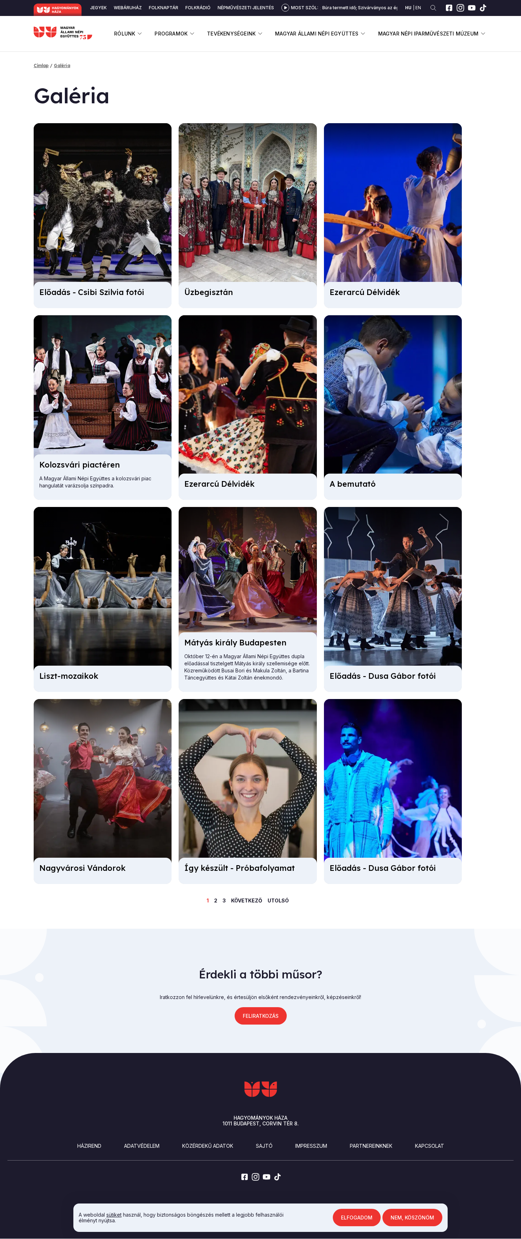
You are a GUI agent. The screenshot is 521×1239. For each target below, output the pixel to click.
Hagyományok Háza (58, 10)
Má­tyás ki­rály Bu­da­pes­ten (235, 643)
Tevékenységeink (231, 34)
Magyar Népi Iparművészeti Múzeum (428, 34)
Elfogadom (356, 1218)
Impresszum (311, 1146)
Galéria (62, 65)
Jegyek (98, 7)
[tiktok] (483, 8)
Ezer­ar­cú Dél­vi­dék (365, 292)
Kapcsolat (429, 1146)
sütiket (114, 1215)
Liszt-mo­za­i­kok (68, 676)
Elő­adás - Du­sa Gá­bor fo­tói (383, 676)
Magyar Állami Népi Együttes (316, 34)
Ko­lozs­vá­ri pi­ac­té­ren (79, 465)
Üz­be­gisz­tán (208, 292)
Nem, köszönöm (412, 1218)
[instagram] (460, 8)
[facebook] (449, 8)
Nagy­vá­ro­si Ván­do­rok (82, 868)
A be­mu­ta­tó (353, 484)
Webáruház (128, 7)
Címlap (41, 65)
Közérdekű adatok (207, 1146)
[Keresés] (433, 8)
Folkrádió (198, 7)
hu (408, 7)
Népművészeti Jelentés (246, 7)
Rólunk (124, 34)
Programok (171, 34)
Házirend (89, 1146)
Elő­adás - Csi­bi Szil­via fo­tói (91, 292)
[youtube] (471, 8)
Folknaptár (163, 7)
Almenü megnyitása (139, 33)
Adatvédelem (141, 1146)
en (418, 7)
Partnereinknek (371, 1146)
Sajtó (264, 1146)
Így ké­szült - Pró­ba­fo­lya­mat (239, 868)
